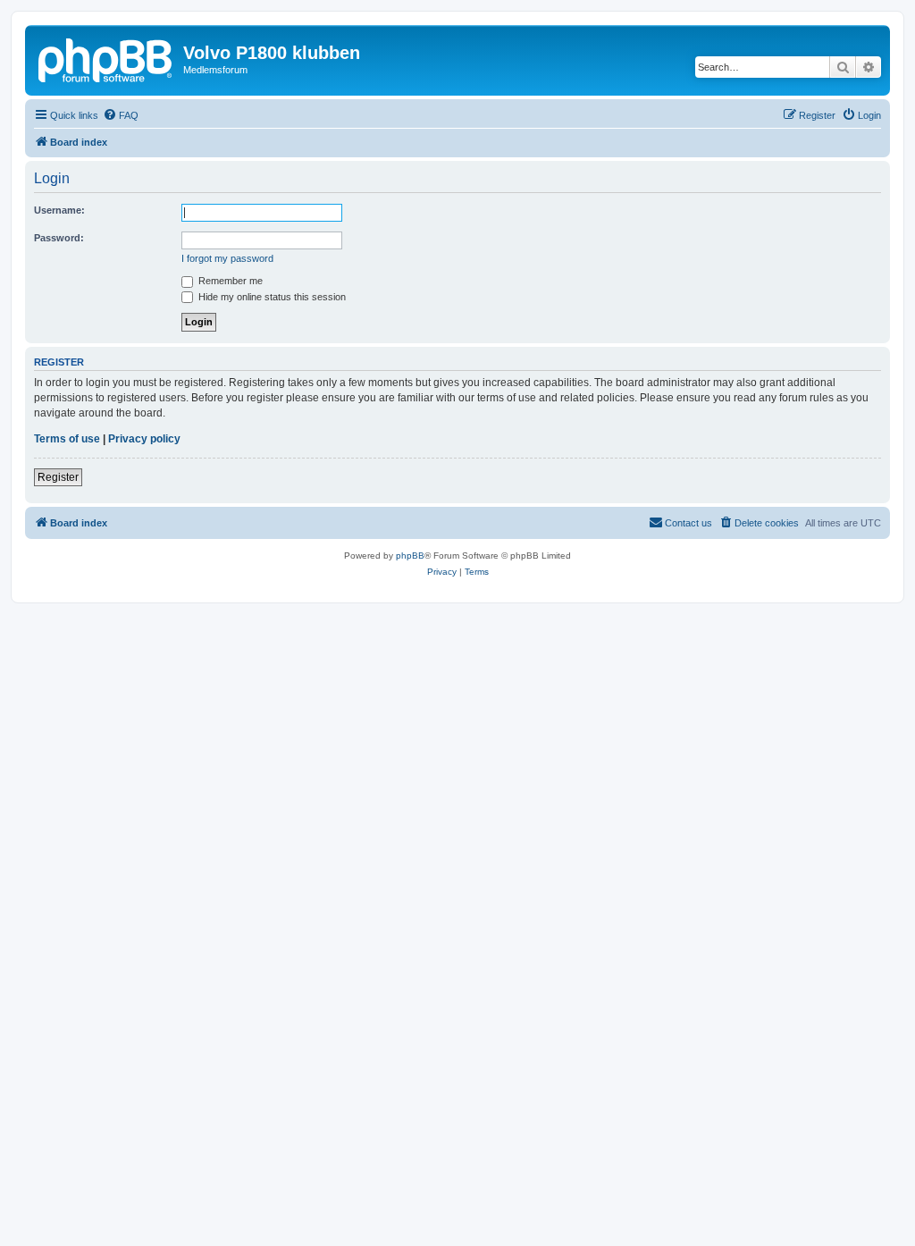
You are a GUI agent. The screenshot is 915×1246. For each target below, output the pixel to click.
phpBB (410, 555)
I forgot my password (227, 258)
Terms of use (67, 439)
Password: (59, 237)
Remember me (229, 280)
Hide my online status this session (271, 296)
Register (58, 477)
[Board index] (106, 58)
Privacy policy (144, 439)
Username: (59, 210)
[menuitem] (121, 115)
